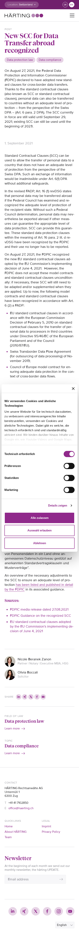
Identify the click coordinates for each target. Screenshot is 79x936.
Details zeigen (57, 505)
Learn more (12, 728)
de (65, 4)
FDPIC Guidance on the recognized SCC (40, 615)
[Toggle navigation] (72, 15)
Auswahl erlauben (39, 530)
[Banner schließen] (73, 388)
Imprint (46, 826)
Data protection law (24, 721)
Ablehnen (39, 543)
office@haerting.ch (21, 808)
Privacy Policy (51, 832)
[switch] (69, 466)
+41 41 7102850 (18, 803)
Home (9, 826)
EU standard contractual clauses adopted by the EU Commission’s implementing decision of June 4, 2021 (41, 626)
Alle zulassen (40, 517)
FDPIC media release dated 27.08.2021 (39, 609)
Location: (13, 4)
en (71, 4)
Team (8, 837)
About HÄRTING (15, 832)
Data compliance (22, 745)
